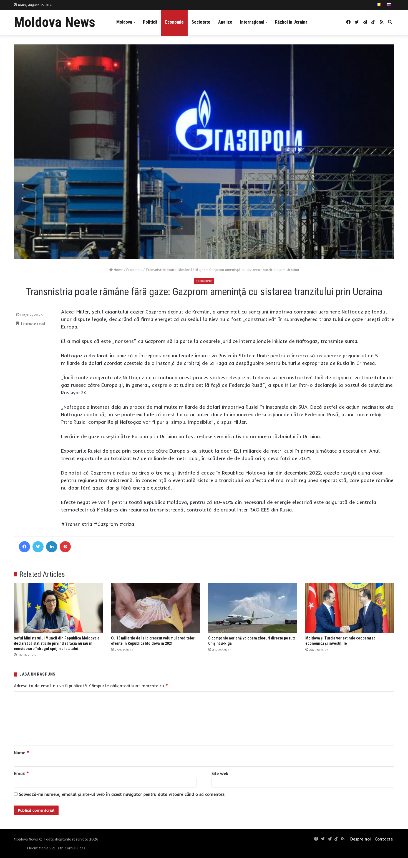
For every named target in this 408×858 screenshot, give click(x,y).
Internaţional (252, 22)
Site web (219, 773)
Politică (150, 22)
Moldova (124, 22)
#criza (127, 524)
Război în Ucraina (291, 22)
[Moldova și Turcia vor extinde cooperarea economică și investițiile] (349, 608)
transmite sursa (339, 341)
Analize (225, 22)
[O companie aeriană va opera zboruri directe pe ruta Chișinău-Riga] (252, 608)
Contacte (384, 839)
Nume (21, 752)
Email (21, 773)
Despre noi (360, 839)
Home (118, 269)
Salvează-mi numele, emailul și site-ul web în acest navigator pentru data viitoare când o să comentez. (122, 794)
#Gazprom (106, 524)
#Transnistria (76, 524)
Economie (174, 22)
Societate (201, 22)
